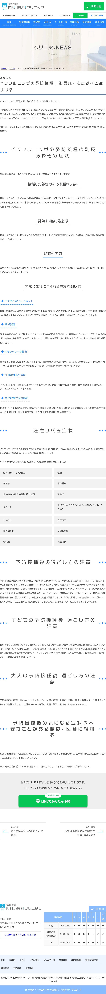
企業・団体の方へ (20, 977)
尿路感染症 (76, 959)
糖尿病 (36, 22)
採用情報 (43, 977)
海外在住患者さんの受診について (86, 977)
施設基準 (67, 977)
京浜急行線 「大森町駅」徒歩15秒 (20, 935)
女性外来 (63, 959)
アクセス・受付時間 (29, 15)
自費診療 (99, 22)
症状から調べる (92, 959)
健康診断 (74, 22)
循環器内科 (24, 22)
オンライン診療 (97, 15)
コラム (103, 977)
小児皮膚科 (34, 959)
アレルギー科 (61, 22)
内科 (9, 22)
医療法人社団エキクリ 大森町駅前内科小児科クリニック (54, 989)
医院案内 (47, 15)
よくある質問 (64, 15)
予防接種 (86, 22)
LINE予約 (96, 6)
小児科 (47, 22)
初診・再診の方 (9, 15)
